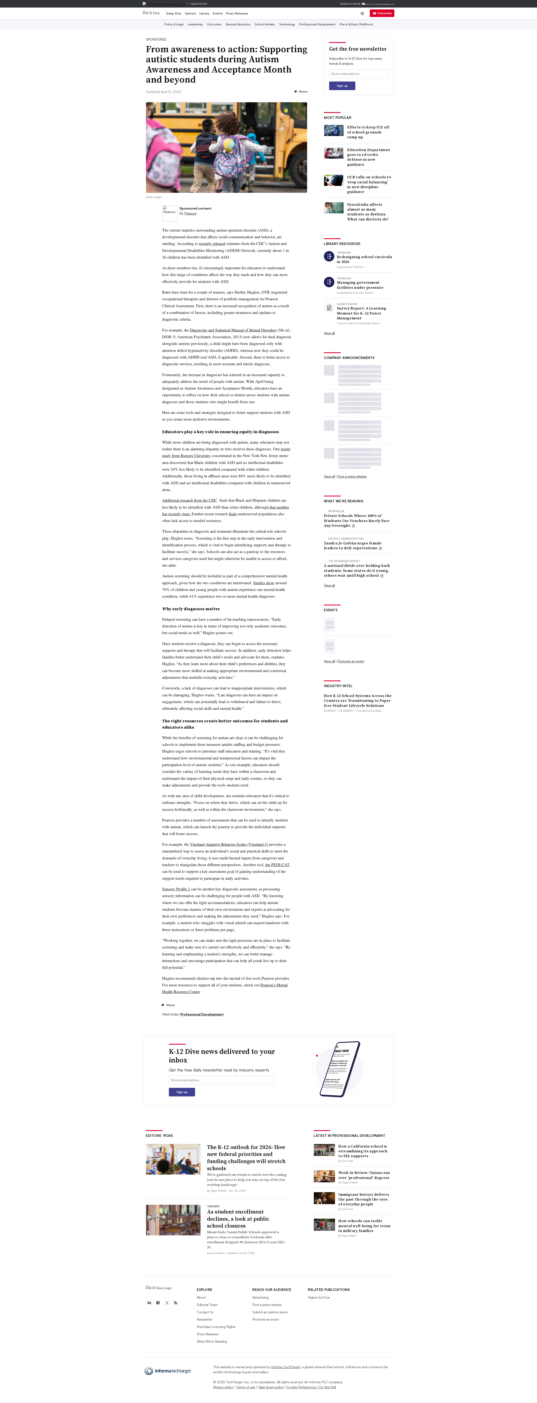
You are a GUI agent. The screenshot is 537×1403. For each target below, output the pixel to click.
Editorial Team (207, 1305)
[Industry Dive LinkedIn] (149, 1302)
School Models (265, 24)
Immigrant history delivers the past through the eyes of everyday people (363, 1199)
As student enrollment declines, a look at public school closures (238, 1219)
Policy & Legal (174, 24)
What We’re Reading (212, 1341)
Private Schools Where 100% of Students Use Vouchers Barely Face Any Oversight (357, 520)
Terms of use (245, 1387)
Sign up (342, 85)
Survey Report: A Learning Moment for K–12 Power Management (361, 313)
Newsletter (204, 1319)
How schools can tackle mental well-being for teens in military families (364, 1225)
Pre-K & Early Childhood (356, 24)
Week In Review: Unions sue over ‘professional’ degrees (364, 1175)
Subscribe (385, 13)
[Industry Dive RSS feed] (175, 1302)
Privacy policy (223, 1387)
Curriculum (214, 24)
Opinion (190, 13)
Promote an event (351, 661)
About (201, 1297)
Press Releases (237, 13)
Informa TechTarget (285, 1367)
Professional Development (317, 24)
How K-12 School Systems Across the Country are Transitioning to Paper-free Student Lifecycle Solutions (358, 700)
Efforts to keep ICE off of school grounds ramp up (368, 132)
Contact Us (205, 1312)
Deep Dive (173, 13)
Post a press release (352, 476)
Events (218, 13)
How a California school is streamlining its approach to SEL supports (362, 1151)
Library (204, 13)
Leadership (195, 24)
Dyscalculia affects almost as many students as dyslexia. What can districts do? (368, 212)
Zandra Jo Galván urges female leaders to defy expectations (353, 546)
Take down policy (271, 1387)
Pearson (190, 213)
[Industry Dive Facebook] (158, 1302)
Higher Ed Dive (198, 3)
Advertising (260, 1297)
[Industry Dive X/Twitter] (166, 1302)
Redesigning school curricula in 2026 (364, 259)
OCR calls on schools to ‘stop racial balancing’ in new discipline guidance (369, 184)
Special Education (238, 24)
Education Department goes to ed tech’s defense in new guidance (368, 157)
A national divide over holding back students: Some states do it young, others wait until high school (357, 570)
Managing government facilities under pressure (360, 285)
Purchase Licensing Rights (216, 1327)
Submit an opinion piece (270, 1312)
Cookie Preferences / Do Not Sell (311, 1387)
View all (329, 333)
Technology (287, 24)
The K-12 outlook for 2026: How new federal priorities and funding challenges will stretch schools (246, 1157)
